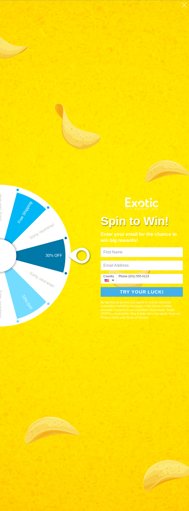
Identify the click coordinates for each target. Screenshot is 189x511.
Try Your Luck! (142, 291)
